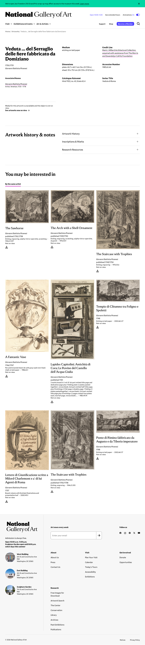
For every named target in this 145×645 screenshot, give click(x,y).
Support (102, 24)
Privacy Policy (135, 640)
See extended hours (112, 15)
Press (53, 562)
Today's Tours (91, 567)
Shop (111, 24)
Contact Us (55, 567)
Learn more (84, 3)
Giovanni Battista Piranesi (16, 84)
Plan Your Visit (91, 557)
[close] (139, 3)
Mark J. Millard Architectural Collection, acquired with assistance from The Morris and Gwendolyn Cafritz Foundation (120, 53)
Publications (56, 629)
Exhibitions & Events (23, 24)
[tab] (13, 184)
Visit (7, 24)
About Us (55, 557)
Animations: (129, 15)
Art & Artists (42, 24)
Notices (122, 640)
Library (54, 615)
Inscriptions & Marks (73, 141)
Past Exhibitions (57, 624)
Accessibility (90, 572)
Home (7, 31)
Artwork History (71, 133)
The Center (55, 605)
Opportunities (126, 562)
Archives (54, 620)
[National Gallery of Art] (21, 526)
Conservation (56, 610)
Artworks (15, 31)
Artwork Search (57, 600)
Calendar (89, 562)
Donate (123, 557)
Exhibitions (90, 576)
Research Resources (72, 149)
